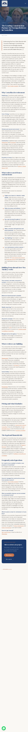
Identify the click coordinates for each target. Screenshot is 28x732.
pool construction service (18, 257)
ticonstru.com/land (20, 430)
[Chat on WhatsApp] (4, 728)
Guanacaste (5, 142)
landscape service (11, 259)
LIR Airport (16, 365)
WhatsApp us (9, 555)
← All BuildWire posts (7, 569)
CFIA (10, 327)
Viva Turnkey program (13, 86)
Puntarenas (13, 142)
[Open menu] (25, 3)
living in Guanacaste (19, 526)
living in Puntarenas (6, 527)
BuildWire (4, 22)
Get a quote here (6, 532)
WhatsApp (4, 534)
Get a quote (9, 559)
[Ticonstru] (4, 3)
